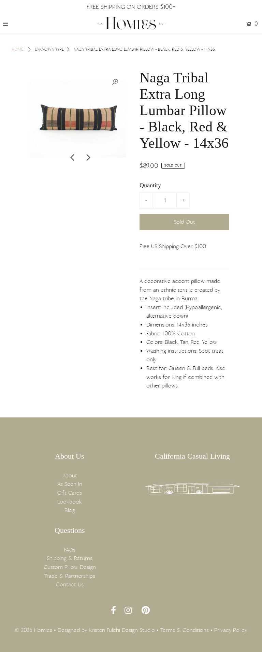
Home (17, 49)
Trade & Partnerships (69, 576)
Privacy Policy (230, 630)
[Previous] (72, 157)
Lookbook (69, 501)
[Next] (87, 157)
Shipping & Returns (69, 558)
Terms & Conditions (184, 630)
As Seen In (69, 484)
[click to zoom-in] (114, 82)
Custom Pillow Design (70, 567)
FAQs (69, 549)
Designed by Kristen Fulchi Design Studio (106, 630)
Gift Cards (69, 493)
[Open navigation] (26, 24)
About (69, 475)
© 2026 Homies (33, 630)
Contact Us (70, 584)
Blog (69, 510)
